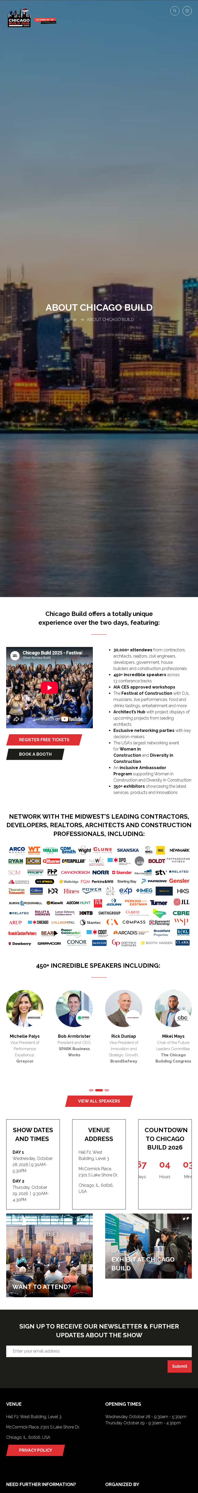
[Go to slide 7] (106, 1090)
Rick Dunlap (123, 1036)
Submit (179, 1366)
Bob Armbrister (74, 1036)
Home (70, 319)
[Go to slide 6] (99, 1090)
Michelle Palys (25, 1036)
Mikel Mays (173, 1036)
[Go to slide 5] (91, 1090)
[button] (174, 10)
